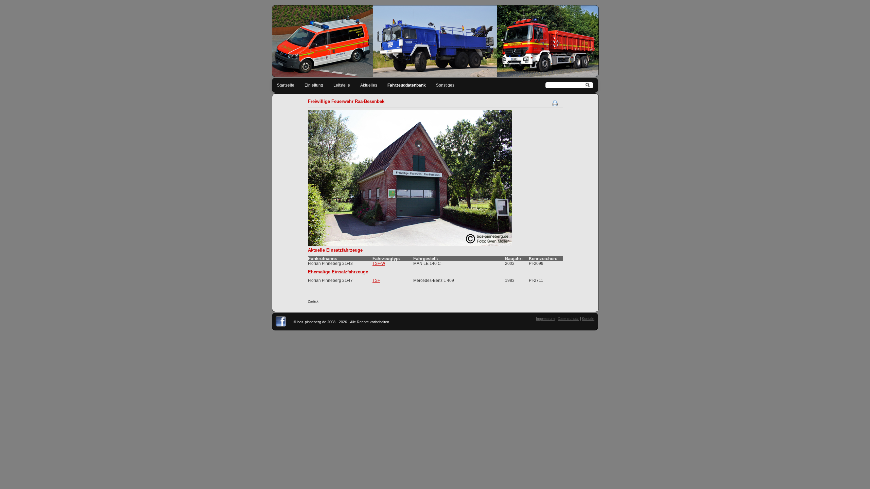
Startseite (285, 85)
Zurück (313, 301)
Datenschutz (568, 318)
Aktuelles (368, 85)
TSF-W (378, 263)
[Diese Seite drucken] (555, 104)
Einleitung (313, 85)
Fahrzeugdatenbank (406, 85)
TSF (376, 280)
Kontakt (588, 318)
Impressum (545, 318)
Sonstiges (445, 85)
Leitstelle (341, 85)
